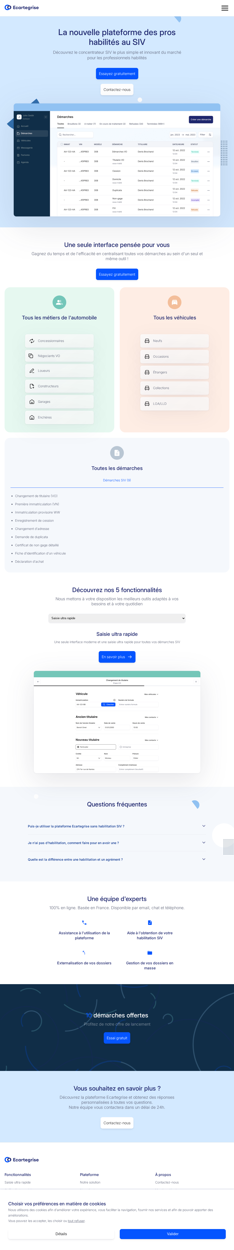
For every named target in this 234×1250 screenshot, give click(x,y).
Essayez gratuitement (117, 73)
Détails (61, 1234)
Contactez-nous (117, 89)
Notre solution (90, 1182)
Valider (172, 1234)
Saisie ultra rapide (18, 1182)
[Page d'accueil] (22, 8)
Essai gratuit (117, 1038)
